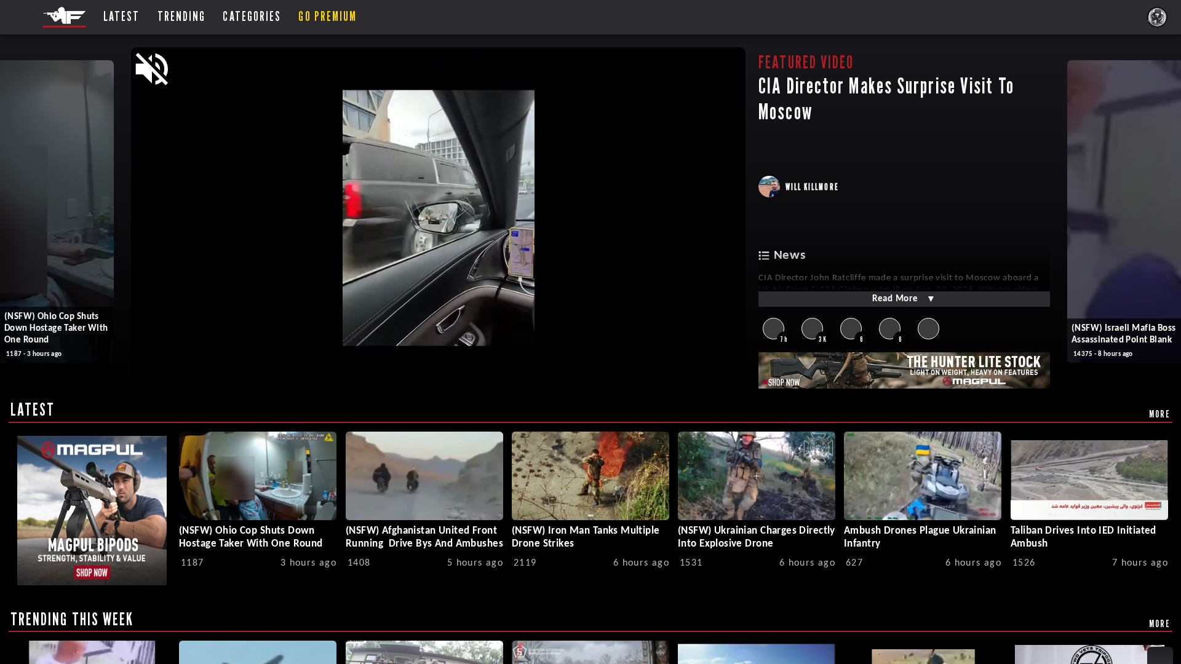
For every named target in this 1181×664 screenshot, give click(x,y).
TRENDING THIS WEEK (72, 619)
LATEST (32, 409)
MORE (1160, 414)
